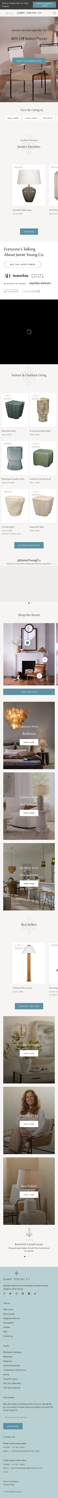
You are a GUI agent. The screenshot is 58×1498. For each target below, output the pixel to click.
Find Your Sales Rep (12, 1383)
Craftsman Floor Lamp (22, 988)
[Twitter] (10, 1293)
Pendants (48, 118)
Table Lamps (13, 118)
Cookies (6, 1327)
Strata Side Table (9, 431)
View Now (29, 231)
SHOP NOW (29, 1053)
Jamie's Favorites (29, 147)
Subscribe (13, 1426)
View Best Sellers (29, 1006)
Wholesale (7, 1356)
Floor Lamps (31, 118)
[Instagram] (17, 1293)
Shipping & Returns (11, 1318)
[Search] (11, 13)
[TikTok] (35, 1293)
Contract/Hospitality (11, 1365)
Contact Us (8, 1336)
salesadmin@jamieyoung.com (26, 1468)
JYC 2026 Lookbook (11, 1387)
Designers (7, 1361)
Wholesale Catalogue (12, 1352)
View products (29, 692)
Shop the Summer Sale (29, 61)
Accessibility (8, 1322)
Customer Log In (10, 1378)
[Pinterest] (23, 1293)
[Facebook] (4, 1293)
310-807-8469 (18, 1447)
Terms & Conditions (11, 1481)
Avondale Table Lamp (22, 210)
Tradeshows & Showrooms (14, 1370)
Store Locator (9, 1313)
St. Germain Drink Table (40, 431)
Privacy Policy (9, 1484)
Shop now (29, 742)
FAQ (5, 1331)
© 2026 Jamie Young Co (12, 1492)
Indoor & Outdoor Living (29, 375)
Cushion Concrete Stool (40, 479)
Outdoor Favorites (29, 545)
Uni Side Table (8, 527)
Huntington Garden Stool (13, 479)
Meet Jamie (8, 1309)
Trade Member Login (44, 4)
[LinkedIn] (29, 1293)
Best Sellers (29, 925)
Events (6, 1374)
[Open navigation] (7, 13)
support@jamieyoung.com (25, 1451)
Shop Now (29, 883)
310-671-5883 (18, 1464)
